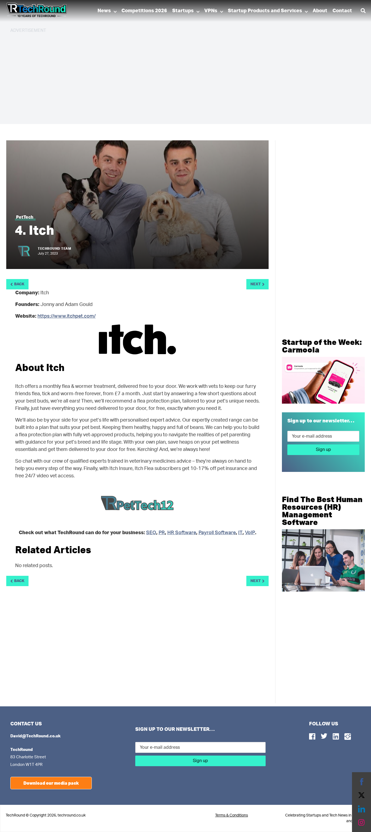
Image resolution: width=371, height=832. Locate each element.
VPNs (210, 10)
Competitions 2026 (144, 10)
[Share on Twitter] (361, 795)
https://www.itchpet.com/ (66, 316)
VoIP (250, 532)
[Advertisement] (173, 76)
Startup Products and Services (265, 10)
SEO (151, 532)
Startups (183, 10)
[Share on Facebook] (361, 782)
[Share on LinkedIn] (361, 809)
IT (240, 532)
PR (162, 532)
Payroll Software (217, 532)
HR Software (181, 532)
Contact (342, 10)
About (320, 10)
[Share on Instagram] (361, 822)
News (104, 10)
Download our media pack (51, 783)
